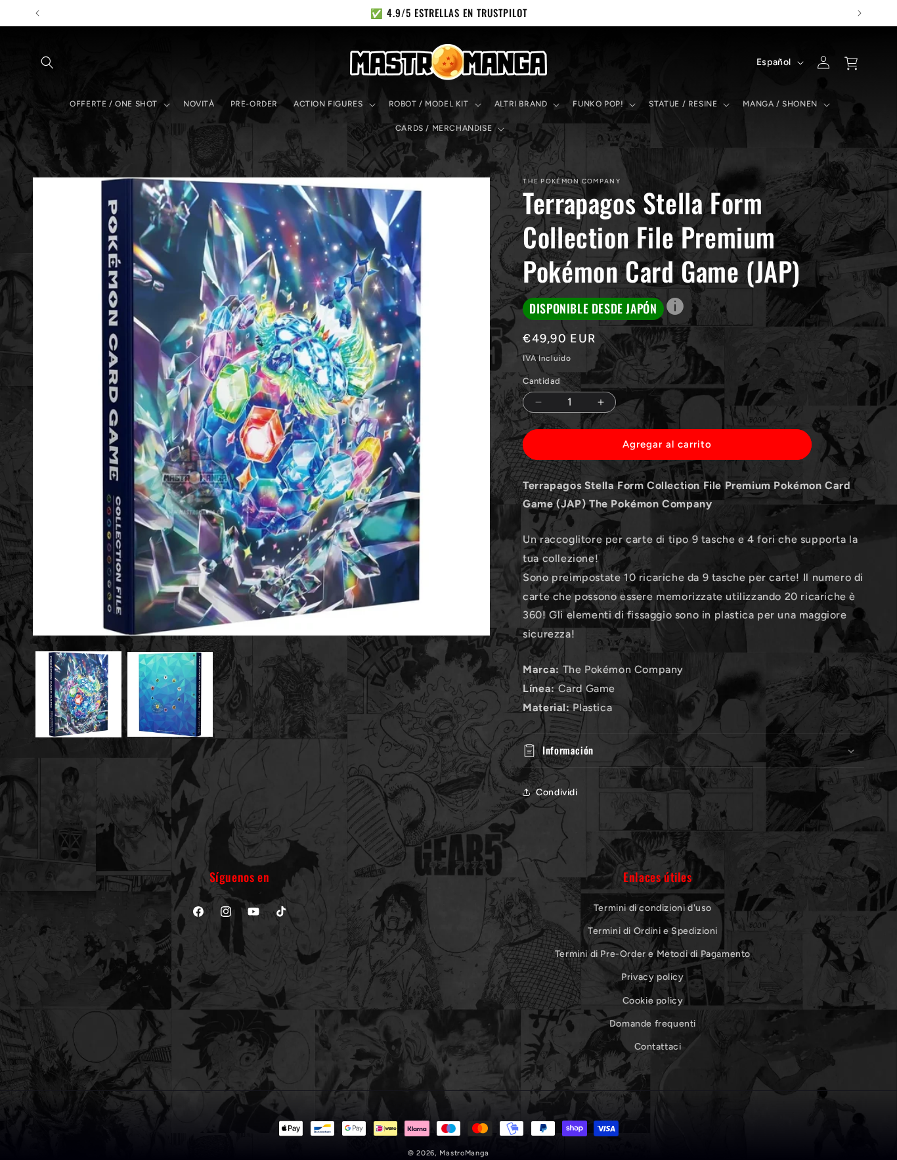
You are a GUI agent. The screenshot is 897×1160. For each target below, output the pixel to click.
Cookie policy (653, 1000)
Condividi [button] (556, 792)
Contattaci (658, 1046)
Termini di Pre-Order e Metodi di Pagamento (653, 953)
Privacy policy (652, 977)
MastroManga (464, 1153)
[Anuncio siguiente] (859, 13)
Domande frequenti (652, 1023)
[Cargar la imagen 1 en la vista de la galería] (78, 694)
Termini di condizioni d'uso (653, 907)
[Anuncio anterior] (37, 13)
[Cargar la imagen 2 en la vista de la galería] (169, 694)
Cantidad (541, 381)
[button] (47, 62)
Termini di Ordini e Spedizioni (653, 930)
